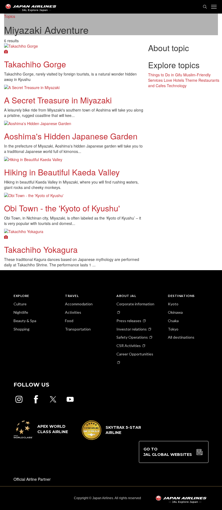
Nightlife (21, 312)
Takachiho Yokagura (41, 249)
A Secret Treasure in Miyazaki (58, 100)
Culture (20, 304)
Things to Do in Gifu (165, 74)
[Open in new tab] (19, 399)
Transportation (78, 329)
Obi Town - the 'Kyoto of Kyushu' (62, 208)
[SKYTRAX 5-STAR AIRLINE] (111, 438)
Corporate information (135, 304)
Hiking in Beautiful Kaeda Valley (62, 172)
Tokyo (173, 329)
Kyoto (173, 304)
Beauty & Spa (25, 320)
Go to (167, 452)
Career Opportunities (134, 354)
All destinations (181, 337)
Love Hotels (174, 80)
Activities (73, 312)
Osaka (173, 320)
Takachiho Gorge (35, 64)
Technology (177, 85)
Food (69, 320)
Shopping (22, 329)
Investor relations (131, 329)
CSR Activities (128, 345)
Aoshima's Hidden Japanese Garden (71, 136)
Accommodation (79, 304)
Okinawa (175, 312)
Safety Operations (132, 337)
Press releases (128, 320)
